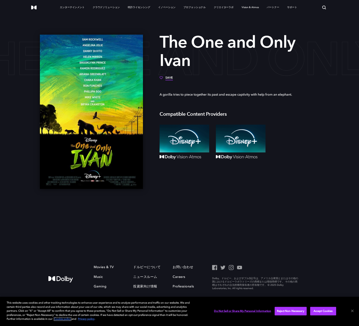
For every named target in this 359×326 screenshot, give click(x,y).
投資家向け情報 (145, 286)
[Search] (324, 7)
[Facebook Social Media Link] (214, 268)
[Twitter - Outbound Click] (222, 268)
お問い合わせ (183, 267)
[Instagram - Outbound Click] (231, 268)
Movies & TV (104, 267)
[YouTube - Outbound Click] (239, 268)
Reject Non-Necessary (290, 311)
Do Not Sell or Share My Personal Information (242, 311)
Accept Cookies (323, 311)
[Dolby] (34, 7)
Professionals (183, 286)
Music (98, 277)
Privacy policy (86, 319)
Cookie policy (62, 319)
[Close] (352, 310)
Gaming (100, 286)
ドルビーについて (147, 267)
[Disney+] (184, 138)
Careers (179, 277)
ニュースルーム (145, 277)
